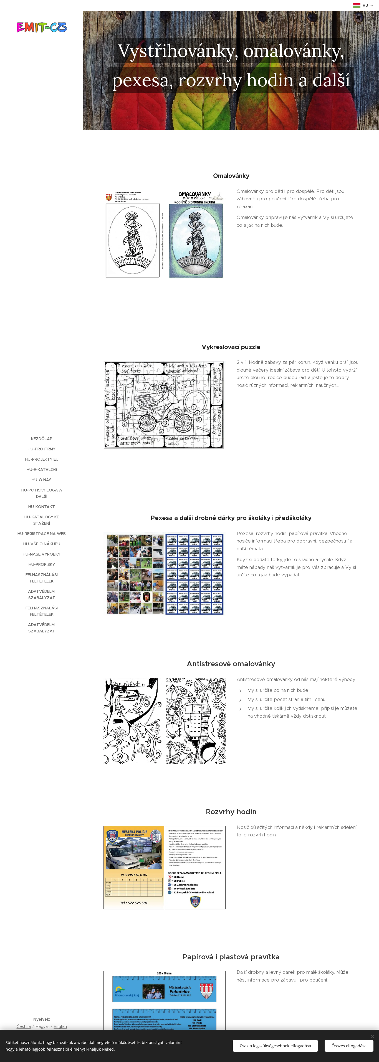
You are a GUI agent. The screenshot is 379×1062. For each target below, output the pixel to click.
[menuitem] (42, 439)
